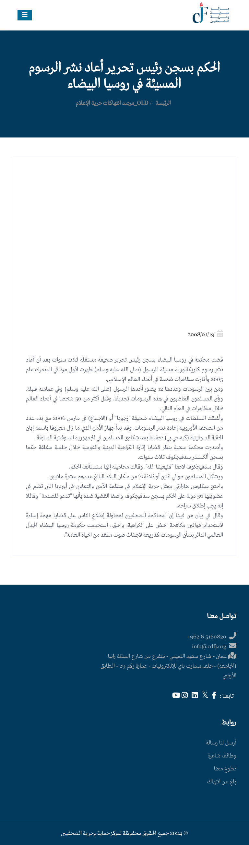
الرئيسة (163, 103)
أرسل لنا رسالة (221, 743)
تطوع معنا (225, 769)
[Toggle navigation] (25, 15)
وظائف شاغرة (222, 756)
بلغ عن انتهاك (221, 782)
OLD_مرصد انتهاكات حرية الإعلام (112, 103)
